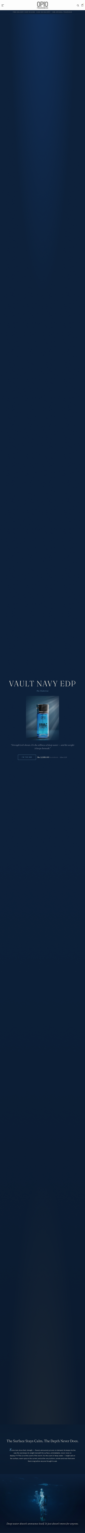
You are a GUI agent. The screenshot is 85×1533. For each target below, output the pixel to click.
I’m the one (27, 757)
